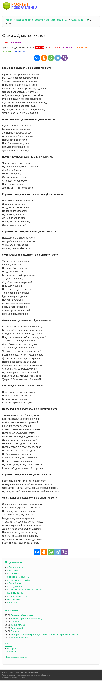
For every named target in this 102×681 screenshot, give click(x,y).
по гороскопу (13, 599)
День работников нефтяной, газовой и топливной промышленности (44, 634)
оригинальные (82, 48)
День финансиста (19, 638)
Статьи (9, 643)
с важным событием (17, 596)
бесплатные (55, 48)
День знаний (17, 628)
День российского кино (22, 615)
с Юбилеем (12, 570)
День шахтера (18, 625)
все (29, 48)
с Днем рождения (15, 567)
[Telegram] (57, 58)
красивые (68, 48)
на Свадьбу (13, 574)
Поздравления (22, 20)
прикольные (20, 51)
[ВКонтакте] (37, 58)
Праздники (11, 610)
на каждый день (15, 593)
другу (5, 42)
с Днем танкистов (79, 20)
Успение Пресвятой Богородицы (27, 618)
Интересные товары (16, 657)
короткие (7, 51)
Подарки (11, 648)
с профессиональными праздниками (50, 20)
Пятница (15, 622)
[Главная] (20, 6)
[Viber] (64, 58)
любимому (15, 42)
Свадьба (11, 652)
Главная (9, 20)
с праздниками (14, 586)
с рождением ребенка (18, 577)
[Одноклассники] (44, 58)
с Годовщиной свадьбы (18, 580)
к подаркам (12, 602)
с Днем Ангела (14, 583)
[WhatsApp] (51, 58)
